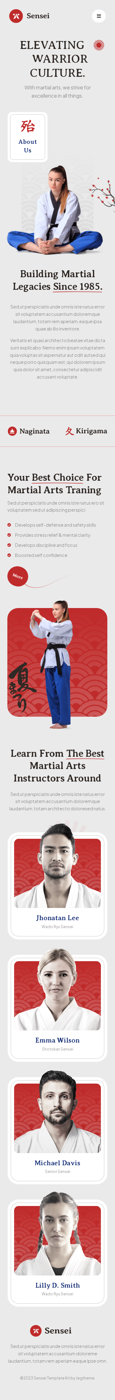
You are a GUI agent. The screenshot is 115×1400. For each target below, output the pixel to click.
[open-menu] (99, 16)
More (18, 576)
